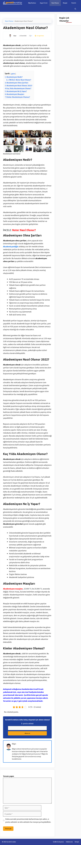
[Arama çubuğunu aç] (75, 9)
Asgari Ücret (44, 3)
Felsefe (73, 3)
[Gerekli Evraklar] (12, 3)
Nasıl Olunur (55, 3)
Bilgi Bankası (32, 3)
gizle (13, 74)
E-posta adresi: (27, 723)
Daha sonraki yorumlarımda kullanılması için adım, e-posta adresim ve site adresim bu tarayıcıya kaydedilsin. (28, 820)
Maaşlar (65, 3)
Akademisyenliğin (10, 246)
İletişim (77, 842)
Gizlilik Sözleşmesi (58, 842)
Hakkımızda (69, 842)
